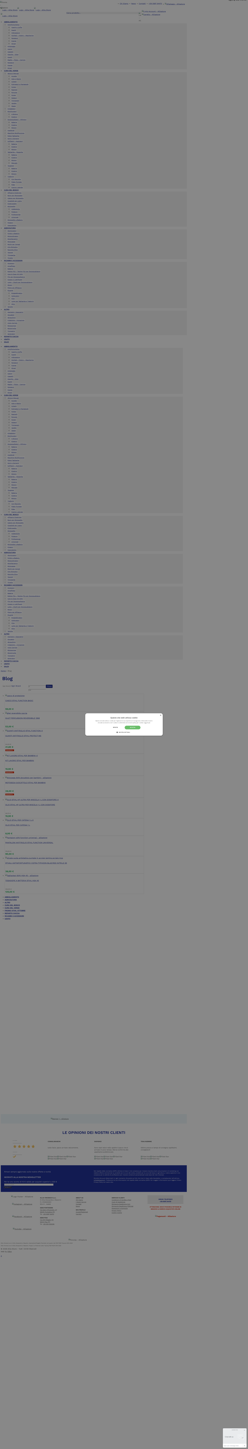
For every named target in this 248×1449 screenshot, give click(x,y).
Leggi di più (147, 723)
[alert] (124, 724)
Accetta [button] (132, 727)
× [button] (160, 715)
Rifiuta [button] (115, 727)
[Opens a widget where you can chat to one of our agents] (234, 1437)
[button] (124, 732)
